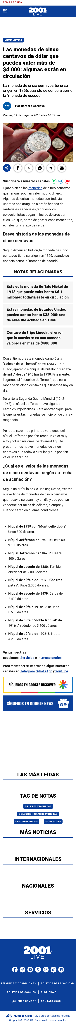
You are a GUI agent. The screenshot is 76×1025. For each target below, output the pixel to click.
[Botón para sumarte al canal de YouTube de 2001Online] (67, 181)
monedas (35, 188)
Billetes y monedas (38, 806)
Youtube (61, 671)
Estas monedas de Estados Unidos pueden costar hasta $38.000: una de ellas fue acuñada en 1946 (36, 314)
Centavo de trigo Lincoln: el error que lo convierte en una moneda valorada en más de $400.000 (35, 337)
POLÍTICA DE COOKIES (21, 992)
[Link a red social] (15, 970)
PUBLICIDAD (48, 992)
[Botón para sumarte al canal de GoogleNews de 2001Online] (38, 703)
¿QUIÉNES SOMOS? (24, 1001)
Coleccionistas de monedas (38, 814)
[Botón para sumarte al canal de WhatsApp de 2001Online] (54, 181)
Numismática (13, 40)
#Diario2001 (53, 821)
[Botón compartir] (7, 168)
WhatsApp (44, 671)
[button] (18, 168)
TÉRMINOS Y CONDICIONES (18, 983)
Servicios (27, 658)
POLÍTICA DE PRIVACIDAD (57, 983)
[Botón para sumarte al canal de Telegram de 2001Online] (60, 181)
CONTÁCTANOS (51, 1001)
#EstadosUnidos (26, 821)
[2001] (38, 11)
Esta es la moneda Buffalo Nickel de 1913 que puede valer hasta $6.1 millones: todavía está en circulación (38, 291)
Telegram (27, 671)
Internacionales (50, 658)
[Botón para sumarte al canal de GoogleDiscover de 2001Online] (38, 685)
